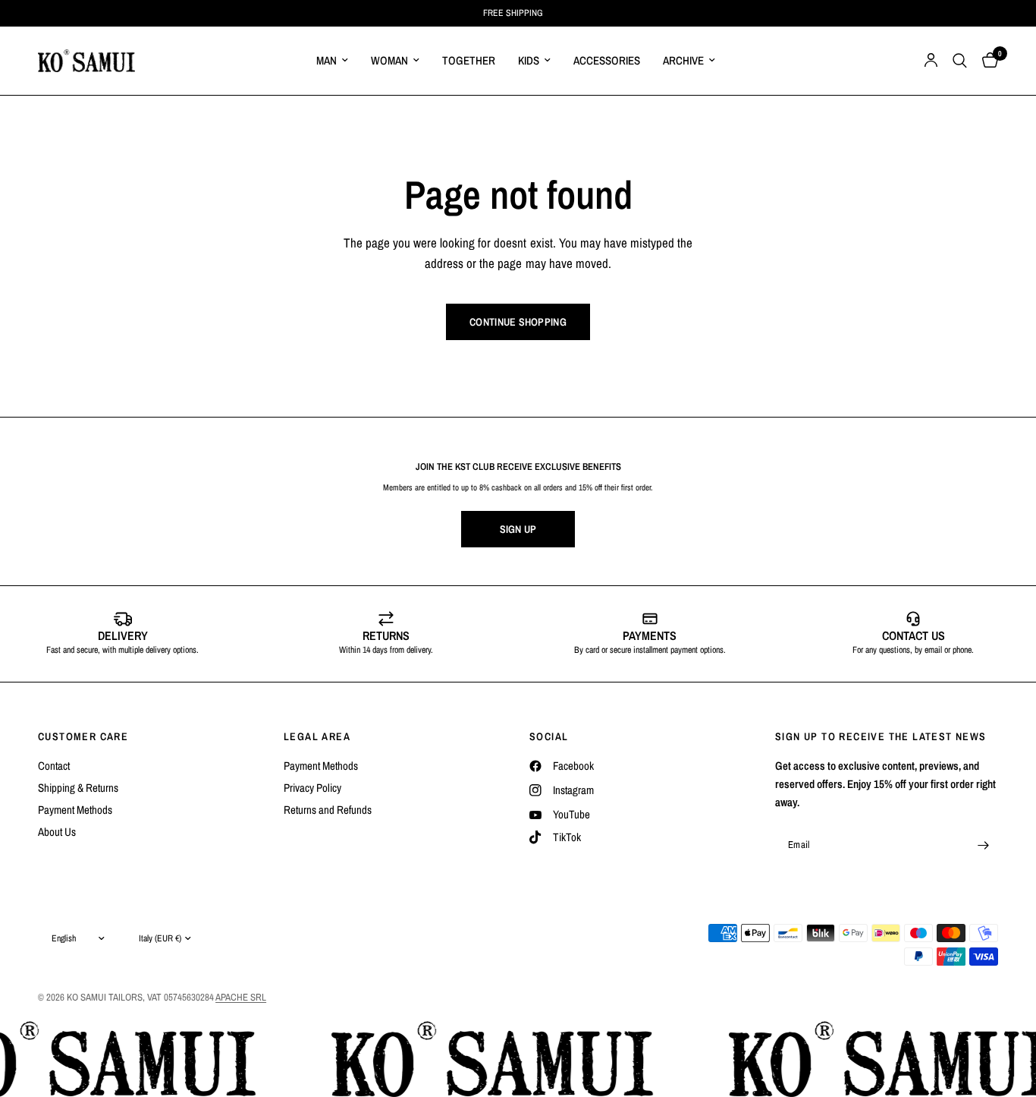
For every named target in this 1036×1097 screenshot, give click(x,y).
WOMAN (389, 60)
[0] (986, 61)
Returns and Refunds (328, 810)
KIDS (528, 60)
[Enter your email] (983, 845)
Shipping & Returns (78, 788)
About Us (57, 832)
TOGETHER (468, 60)
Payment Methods (75, 810)
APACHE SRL (240, 997)
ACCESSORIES (606, 60)
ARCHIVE (683, 60)
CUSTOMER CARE (83, 736)
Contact (54, 766)
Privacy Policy (312, 788)
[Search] (960, 61)
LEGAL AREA (317, 736)
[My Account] (931, 61)
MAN (326, 60)
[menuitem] (332, 60)
